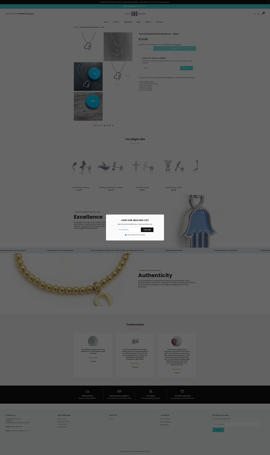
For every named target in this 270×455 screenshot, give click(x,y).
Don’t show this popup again (136, 235)
